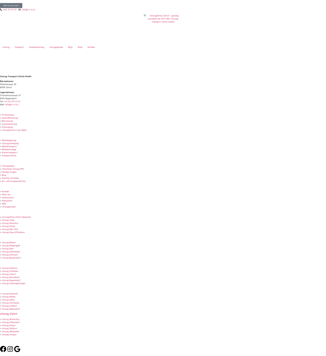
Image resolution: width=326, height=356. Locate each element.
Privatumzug (8, 115)
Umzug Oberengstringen (13, 283)
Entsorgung (7, 127)
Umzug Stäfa (8, 299)
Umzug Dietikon (9, 268)
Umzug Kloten (8, 325)
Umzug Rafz (8, 248)
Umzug (6, 47)
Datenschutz (8, 197)
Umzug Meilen (9, 296)
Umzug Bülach (9, 242)
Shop (80, 47)
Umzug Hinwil (8, 226)
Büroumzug (7, 121)
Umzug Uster (8, 220)
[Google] (17, 349)
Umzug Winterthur (10, 319)
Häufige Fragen (9, 172)
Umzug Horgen (9, 334)
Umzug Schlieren (10, 271)
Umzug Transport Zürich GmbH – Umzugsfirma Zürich (44, 342)
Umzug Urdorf (9, 274)
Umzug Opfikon (9, 328)
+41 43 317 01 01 (12, 101)
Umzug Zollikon (9, 306)
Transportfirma (9, 155)
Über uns (6, 194)
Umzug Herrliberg (10, 303)
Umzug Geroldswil (10, 277)
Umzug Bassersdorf (11, 257)
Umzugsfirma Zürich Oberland (16, 217)
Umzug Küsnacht (10, 293)
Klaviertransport (9, 152)
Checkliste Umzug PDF (13, 169)
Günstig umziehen (10, 178)
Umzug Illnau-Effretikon (13, 232)
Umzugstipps (8, 166)
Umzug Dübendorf (11, 322)
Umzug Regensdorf (11, 280)
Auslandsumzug (36, 47)
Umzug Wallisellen (10, 331)
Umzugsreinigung (10, 143)
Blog (70, 47)
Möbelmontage (9, 149)
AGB (4, 203)
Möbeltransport (9, 146)
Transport (19, 47)
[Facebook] (3, 349)
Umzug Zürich (8, 313)
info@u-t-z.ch (11, 104)
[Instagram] (10, 349)
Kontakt (91, 47)
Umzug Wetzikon (10, 223)
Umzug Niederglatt (11, 245)
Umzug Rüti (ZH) (10, 229)
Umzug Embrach (10, 254)
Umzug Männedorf (11, 309)
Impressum (7, 200)
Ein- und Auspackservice (14, 181)
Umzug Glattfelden (11, 251)
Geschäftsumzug (10, 118)
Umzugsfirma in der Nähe (14, 130)
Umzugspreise (56, 47)
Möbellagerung (9, 140)
